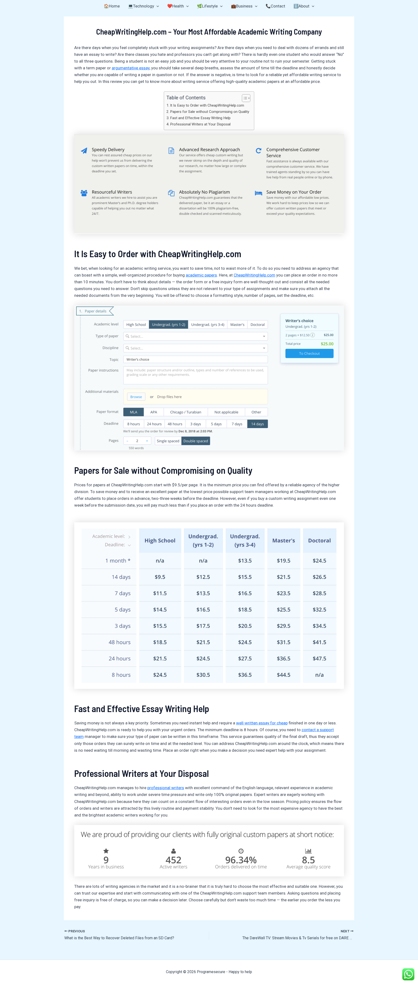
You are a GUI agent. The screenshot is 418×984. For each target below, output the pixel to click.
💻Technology (141, 6)
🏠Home (112, 6)
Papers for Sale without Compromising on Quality (209, 111)
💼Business (242, 6)
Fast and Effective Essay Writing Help (200, 118)
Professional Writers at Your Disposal (200, 124)
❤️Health (175, 6)
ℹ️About (301, 6)
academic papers (201, 275)
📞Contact (275, 6)
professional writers (165, 787)
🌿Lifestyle (207, 6)
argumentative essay (130, 68)
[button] (156, 6)
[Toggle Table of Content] (243, 98)
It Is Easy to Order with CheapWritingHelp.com (207, 105)
